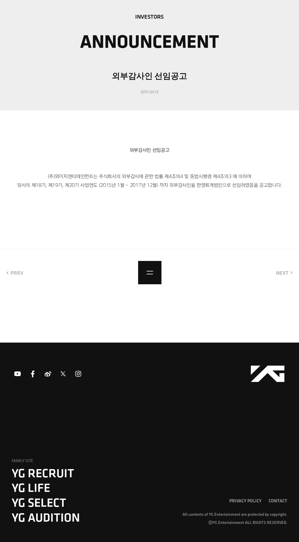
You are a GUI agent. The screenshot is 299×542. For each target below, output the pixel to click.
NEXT (282, 272)
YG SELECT (39, 502)
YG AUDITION (46, 517)
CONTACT (278, 500)
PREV (17, 272)
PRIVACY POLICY (245, 500)
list (149, 272)
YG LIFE (31, 487)
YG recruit (43, 473)
